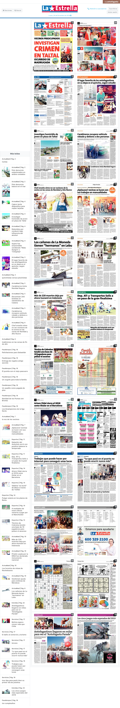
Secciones (8, 10)
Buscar (18, 10)
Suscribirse (113, 9)
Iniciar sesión (112, 12)
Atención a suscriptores (98, 9)
